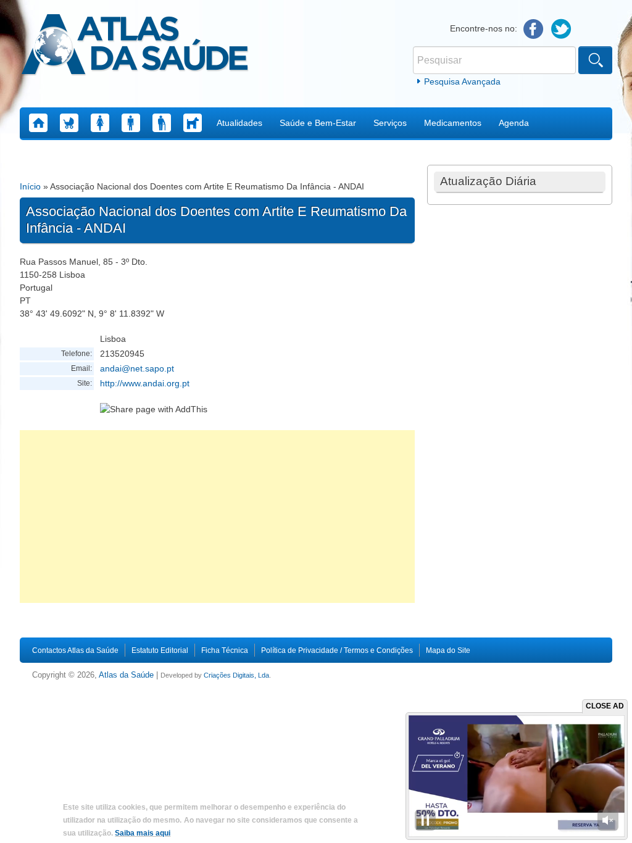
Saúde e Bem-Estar (318, 123)
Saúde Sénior (161, 122)
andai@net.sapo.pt (137, 368)
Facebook (533, 29)
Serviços (390, 123)
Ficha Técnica (224, 650)
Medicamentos (452, 123)
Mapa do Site (448, 650)
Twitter (561, 29)
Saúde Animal (192, 122)
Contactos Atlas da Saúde (75, 650)
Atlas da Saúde (126, 675)
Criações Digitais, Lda (236, 675)
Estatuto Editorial (159, 650)
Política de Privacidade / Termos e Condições (337, 650)
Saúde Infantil (69, 122)
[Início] (135, 46)
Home (38, 122)
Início (30, 186)
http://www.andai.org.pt (144, 383)
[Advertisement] (217, 516)
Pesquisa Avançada (462, 81)
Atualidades (239, 123)
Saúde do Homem (130, 122)
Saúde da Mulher (100, 122)
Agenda (514, 123)
